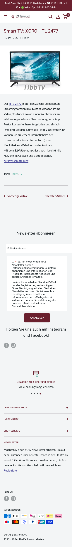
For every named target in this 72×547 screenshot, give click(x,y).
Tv (20, 173)
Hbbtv (14, 173)
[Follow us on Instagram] (13, 345)
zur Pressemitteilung (16, 160)
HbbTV (7, 38)
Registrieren (11, 470)
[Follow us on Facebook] (6, 345)
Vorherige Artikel (17, 196)
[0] (65, 16)
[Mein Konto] (58, 17)
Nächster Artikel (54, 196)
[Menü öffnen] (5, 16)
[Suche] (51, 17)
